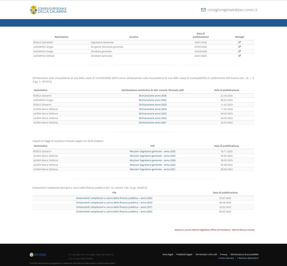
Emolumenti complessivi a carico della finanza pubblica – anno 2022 (114, 211)
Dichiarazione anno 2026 (153, 95)
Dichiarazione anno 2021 (153, 122)
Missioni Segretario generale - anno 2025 (153, 151)
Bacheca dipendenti (248, 258)
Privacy (223, 254)
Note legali (168, 254)
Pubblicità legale (184, 254)
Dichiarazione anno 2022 (153, 118)
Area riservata (227, 258)
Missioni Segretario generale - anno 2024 (153, 160)
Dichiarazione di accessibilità (244, 254)
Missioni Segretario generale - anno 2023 (153, 155)
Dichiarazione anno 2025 (153, 100)
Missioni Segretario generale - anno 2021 (153, 169)
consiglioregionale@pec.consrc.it (232, 9)
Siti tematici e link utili (206, 254)
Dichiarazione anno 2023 (153, 113)
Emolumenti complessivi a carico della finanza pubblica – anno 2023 (114, 202)
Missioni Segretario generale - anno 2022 (153, 164)
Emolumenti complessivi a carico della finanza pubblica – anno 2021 (114, 207)
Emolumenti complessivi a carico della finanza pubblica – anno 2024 (114, 198)
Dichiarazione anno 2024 (153, 109)
